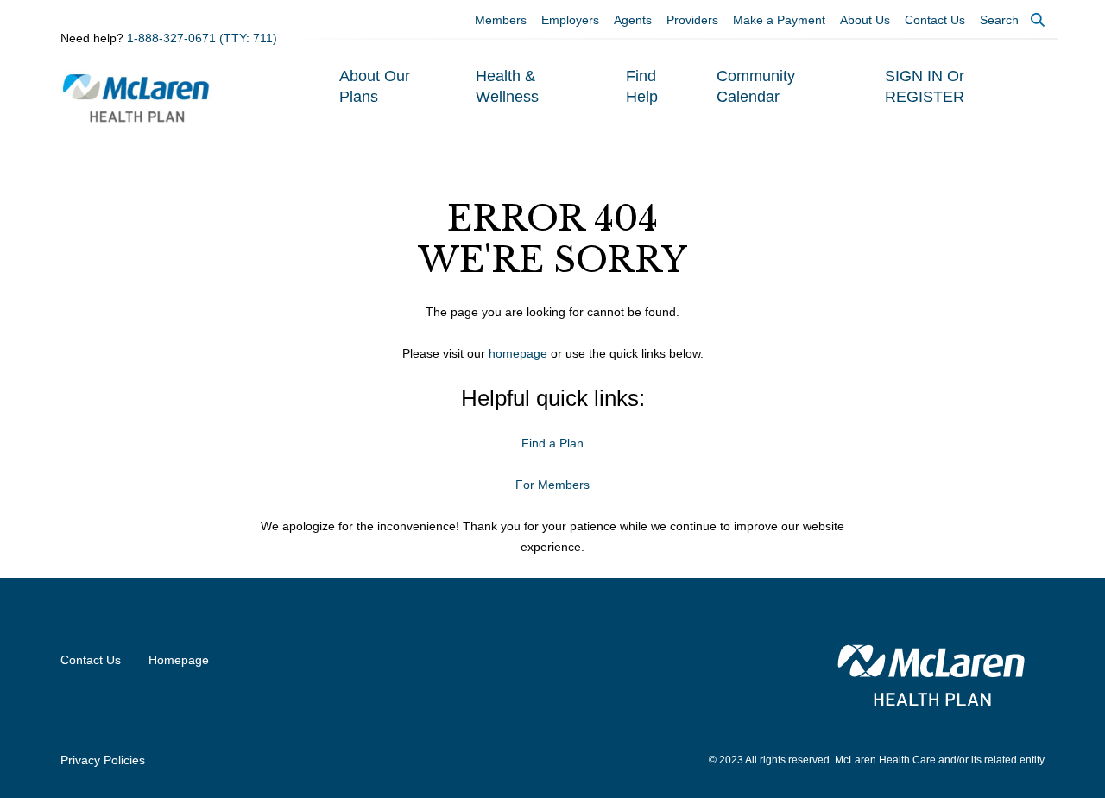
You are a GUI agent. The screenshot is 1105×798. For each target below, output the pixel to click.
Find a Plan (552, 443)
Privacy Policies (102, 760)
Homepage (178, 660)
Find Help (642, 86)
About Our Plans (374, 86)
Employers (570, 20)
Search (999, 20)
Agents (633, 20)
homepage (518, 353)
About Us (865, 20)
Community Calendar (756, 86)
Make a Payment (779, 20)
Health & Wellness (507, 86)
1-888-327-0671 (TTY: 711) (202, 38)
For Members (552, 484)
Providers (692, 20)
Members (501, 20)
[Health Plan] (136, 96)
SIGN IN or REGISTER (924, 86)
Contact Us (935, 20)
